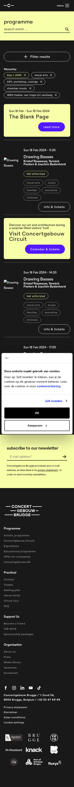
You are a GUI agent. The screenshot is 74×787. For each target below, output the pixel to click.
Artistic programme (17, 535)
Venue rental (12, 595)
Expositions (11, 546)
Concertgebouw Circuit (19, 540)
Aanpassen (35, 425)
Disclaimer (10, 712)
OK (37, 413)
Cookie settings (14, 722)
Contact (9, 579)
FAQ (6, 606)
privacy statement (48, 470)
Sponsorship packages (18, 634)
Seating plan (12, 590)
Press (7, 656)
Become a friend (14, 623)
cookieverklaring (48, 386)
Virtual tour (11, 600)
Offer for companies (17, 556)
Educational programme (20, 551)
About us (10, 651)
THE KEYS (10, 628)
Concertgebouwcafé (17, 561)
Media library (12, 662)
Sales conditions (14, 717)
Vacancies (10, 667)
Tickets (8, 584)
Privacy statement (15, 707)
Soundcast (11, 672)
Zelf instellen (53, 400)
